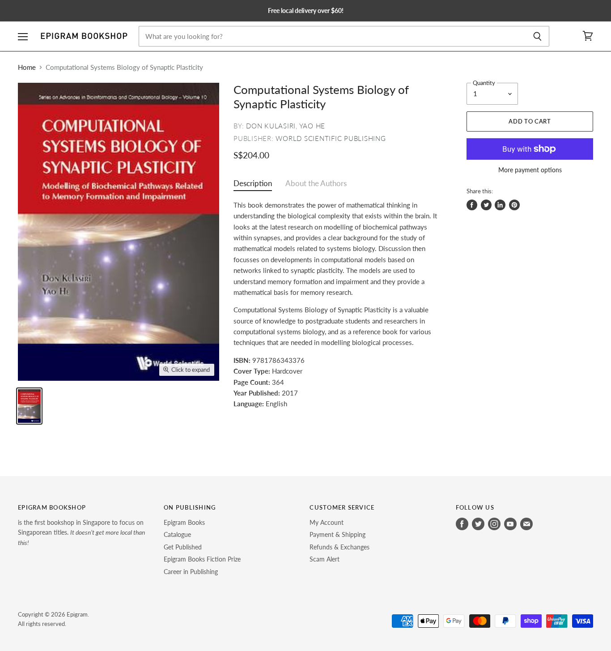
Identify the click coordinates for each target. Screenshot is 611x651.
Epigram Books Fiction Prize (202, 559)
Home (27, 67)
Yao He (312, 126)
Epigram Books (184, 522)
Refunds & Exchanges (339, 547)
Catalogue (177, 534)
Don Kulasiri (271, 126)
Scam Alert (324, 559)
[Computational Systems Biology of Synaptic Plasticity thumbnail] (29, 406)
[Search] (537, 36)
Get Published (183, 547)
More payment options (530, 170)
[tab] (252, 185)
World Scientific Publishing (331, 138)
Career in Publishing (191, 571)
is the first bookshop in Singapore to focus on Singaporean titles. (81, 532)
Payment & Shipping (337, 534)
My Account (327, 522)
